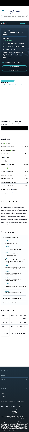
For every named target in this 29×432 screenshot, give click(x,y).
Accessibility (12, 401)
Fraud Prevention (20, 401)
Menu (3, 13)
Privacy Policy (4, 401)
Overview (22, 23)
